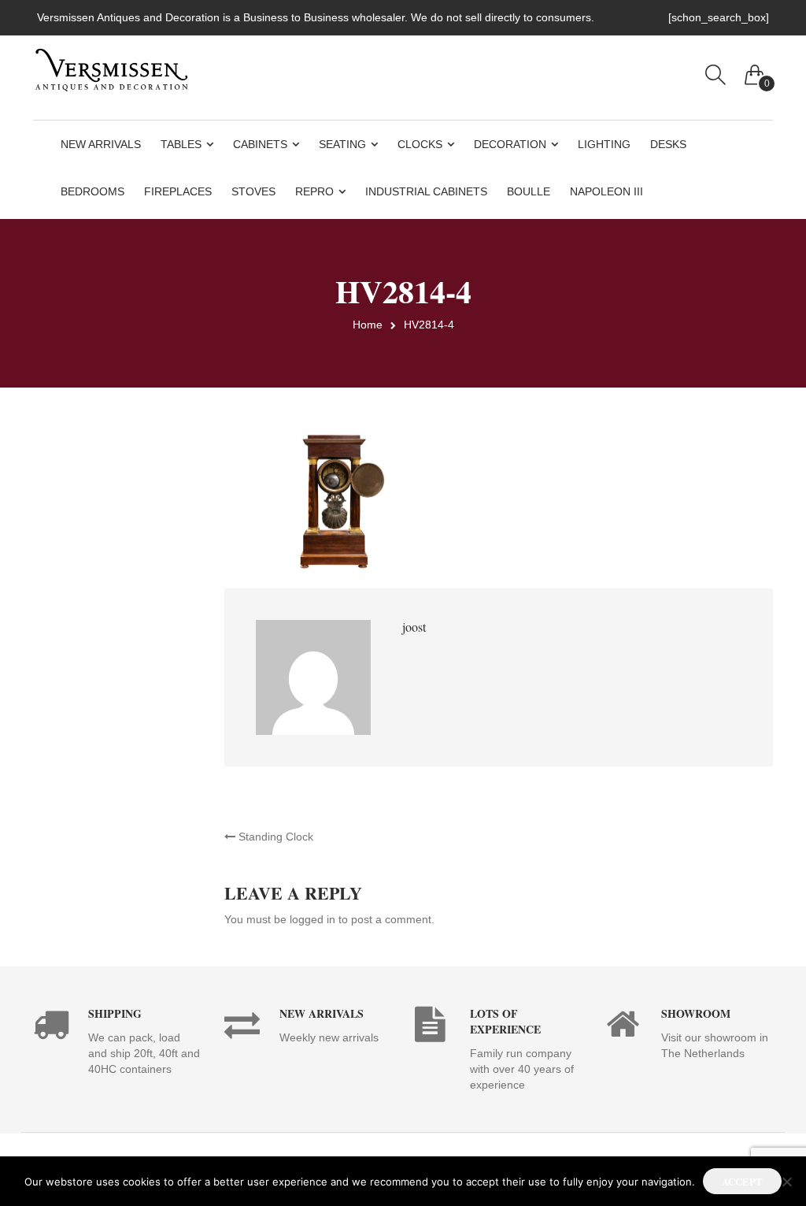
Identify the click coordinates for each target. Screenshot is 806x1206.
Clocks (419, 144)
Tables (181, 144)
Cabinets (260, 144)
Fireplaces (178, 191)
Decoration (510, 144)
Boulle (528, 191)
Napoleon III (606, 191)
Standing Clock (274, 836)
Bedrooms (92, 191)
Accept (742, 1181)
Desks (668, 144)
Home (368, 324)
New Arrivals (101, 144)
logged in (312, 919)
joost (414, 626)
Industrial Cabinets (426, 191)
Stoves (253, 191)
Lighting (604, 144)
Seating (342, 144)
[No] (786, 1181)
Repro (314, 191)
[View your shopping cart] (755, 71)
